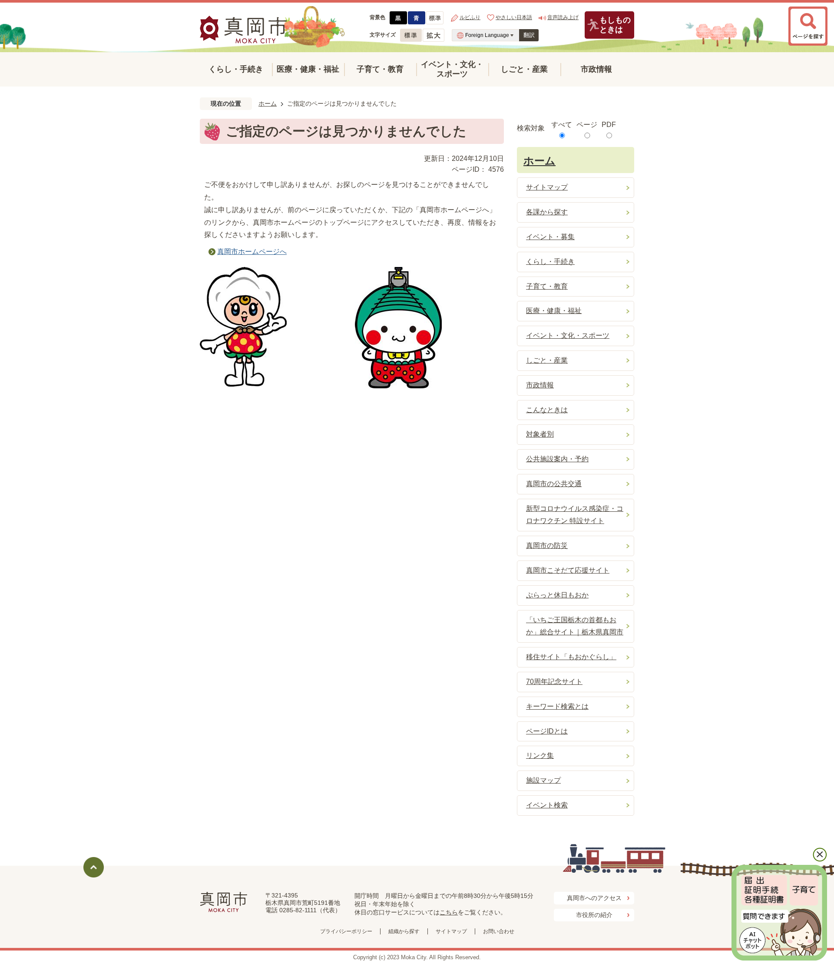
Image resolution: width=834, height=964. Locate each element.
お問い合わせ (498, 931)
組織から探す (404, 931)
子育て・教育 (380, 69)
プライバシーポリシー (346, 931)
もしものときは (615, 25)
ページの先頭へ (93, 867)
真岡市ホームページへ (252, 251)
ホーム (267, 103)
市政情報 (596, 69)
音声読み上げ (563, 17)
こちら (449, 912)
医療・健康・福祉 (308, 69)
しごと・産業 (524, 69)
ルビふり (470, 17)
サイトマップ (451, 931)
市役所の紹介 (594, 914)
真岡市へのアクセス (594, 897)
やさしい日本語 (514, 17)
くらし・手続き (235, 69)
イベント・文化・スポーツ (452, 69)
